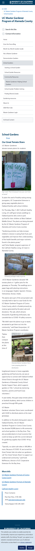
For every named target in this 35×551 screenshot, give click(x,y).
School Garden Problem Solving (14, 89)
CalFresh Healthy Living (10, 489)
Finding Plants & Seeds (11, 94)
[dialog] (17, 540)
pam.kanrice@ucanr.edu (17, 500)
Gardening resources (9, 98)
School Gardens (8, 63)
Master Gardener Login (10, 112)
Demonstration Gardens (10, 58)
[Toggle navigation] (3, 2)
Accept (30, 548)
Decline (22, 548)
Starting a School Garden (12, 68)
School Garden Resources (12, 72)
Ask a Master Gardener (10, 53)
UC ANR (4, 9)
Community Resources (11, 77)
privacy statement (26, 542)
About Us (6, 103)
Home (5, 39)
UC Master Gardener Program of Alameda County (18, 11)
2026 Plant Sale (8, 108)
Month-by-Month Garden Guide (13, 49)
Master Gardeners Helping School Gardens (16, 83)
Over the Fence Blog (9, 44)
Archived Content (8, 120)
